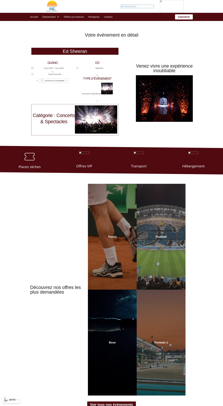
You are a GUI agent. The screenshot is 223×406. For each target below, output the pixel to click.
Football (161, 236)
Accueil (34, 16)
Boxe (112, 342)
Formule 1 (161, 342)
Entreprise (93, 16)
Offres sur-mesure (74, 16)
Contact (108, 16)
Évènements (49, 16)
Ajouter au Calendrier (54, 81)
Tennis (112, 236)
